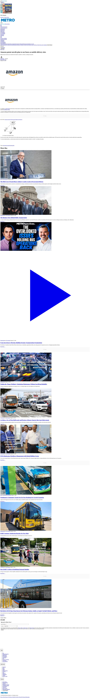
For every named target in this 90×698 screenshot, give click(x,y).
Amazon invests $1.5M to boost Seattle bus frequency (13, 119)
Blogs (3, 668)
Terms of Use (7, 697)
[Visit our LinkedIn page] (1, 620)
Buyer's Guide (4, 676)
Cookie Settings (5, 690)
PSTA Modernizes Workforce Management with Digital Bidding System (19, 456)
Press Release (28, 44)
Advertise (11, 44)
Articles (10, 0)
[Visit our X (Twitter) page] (3, 620)
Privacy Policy (37, 44)
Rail (1, 36)
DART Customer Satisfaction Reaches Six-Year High (14, 533)
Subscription (2, 44)
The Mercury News (6, 109)
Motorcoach (2, 30)
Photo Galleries (5, 670)
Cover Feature (4, 0)
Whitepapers (4, 674)
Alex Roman (8, 215)
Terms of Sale (12, 697)
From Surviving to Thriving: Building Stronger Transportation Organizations (21, 342)
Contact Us (33, 44)
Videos (3, 669)
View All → (2, 615)
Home (1, 49)
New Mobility (2, 32)
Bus (1, 25)
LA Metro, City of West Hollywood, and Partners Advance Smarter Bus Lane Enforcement (24, 420)
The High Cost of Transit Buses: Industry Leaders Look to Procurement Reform (21, 181)
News (8, 0)
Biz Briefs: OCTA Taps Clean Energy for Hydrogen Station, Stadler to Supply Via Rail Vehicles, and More (28, 611)
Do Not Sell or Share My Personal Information (22, 697)
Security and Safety (3, 38)
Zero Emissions (3, 42)
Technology (2, 40)
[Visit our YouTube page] (4, 620)
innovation (7, 145)
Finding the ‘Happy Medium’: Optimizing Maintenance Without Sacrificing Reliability (23, 384)
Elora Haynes (5, 179)
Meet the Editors (7, 44)
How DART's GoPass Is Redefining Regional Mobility (14, 569)
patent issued (8, 108)
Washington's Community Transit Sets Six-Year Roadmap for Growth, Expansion (22, 497)
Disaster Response (3, 26)
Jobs (3, 672)
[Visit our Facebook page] (0, 620)
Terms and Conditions (43, 44)
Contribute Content (23, 44)
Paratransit (2, 34)
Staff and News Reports (7, 495)
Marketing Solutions (16, 44)
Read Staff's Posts (3, 59)
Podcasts (3, 671)
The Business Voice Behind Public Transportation (13, 217)
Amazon (4, 145)
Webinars (4, 673)
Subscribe (2, 17)
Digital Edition (6, 17)
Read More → (2, 185)
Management (2, 29)
